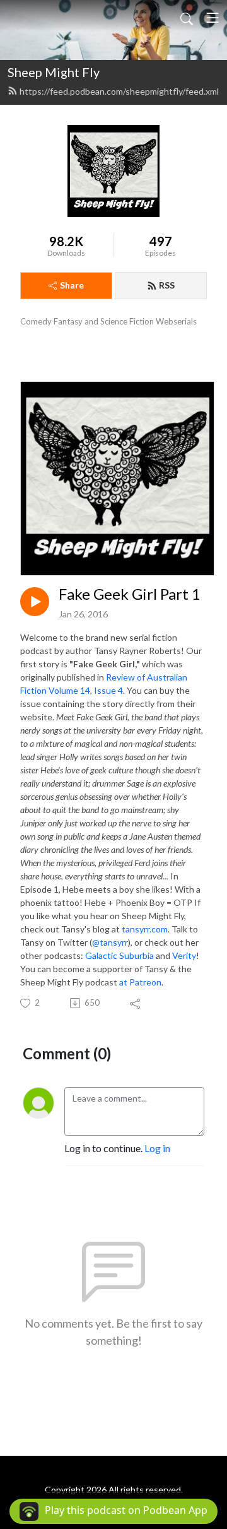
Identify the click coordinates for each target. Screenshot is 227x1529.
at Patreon (140, 982)
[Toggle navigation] (212, 18)
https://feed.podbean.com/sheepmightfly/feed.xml (119, 91)
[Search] (186, 17)
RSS (167, 285)
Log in (157, 1148)
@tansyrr (110, 942)
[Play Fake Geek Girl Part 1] (34, 601)
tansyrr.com (145, 929)
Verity (183, 955)
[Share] (136, 1003)
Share (72, 285)
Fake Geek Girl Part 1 (130, 594)
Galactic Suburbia (119, 955)
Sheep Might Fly (54, 72)
